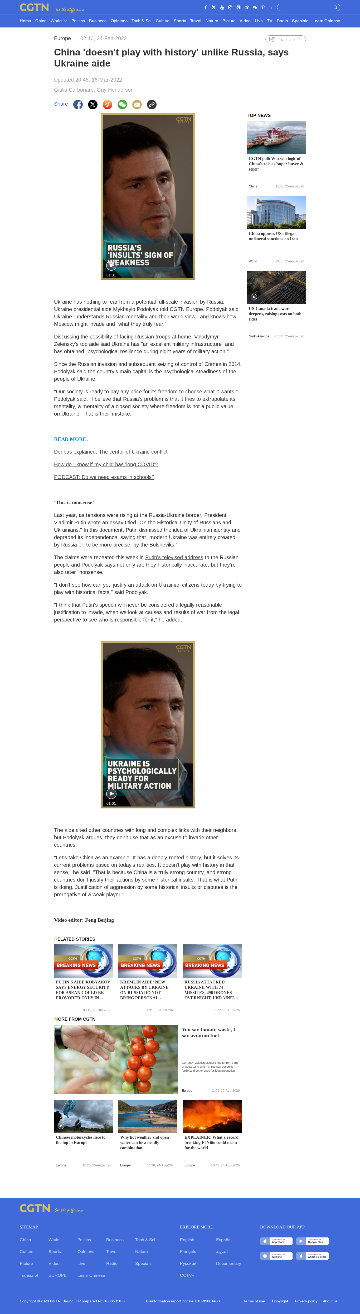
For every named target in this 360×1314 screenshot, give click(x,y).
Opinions (119, 21)
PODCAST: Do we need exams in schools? (104, 477)
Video (245, 21)
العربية (222, 1252)
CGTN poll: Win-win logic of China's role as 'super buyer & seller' (276, 163)
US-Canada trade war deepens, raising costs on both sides (275, 313)
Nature (212, 21)
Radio (282, 21)
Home (25, 21)
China (41, 21)
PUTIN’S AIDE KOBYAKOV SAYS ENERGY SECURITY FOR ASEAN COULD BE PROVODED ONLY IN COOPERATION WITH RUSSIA (83, 990)
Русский (188, 1264)
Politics (78, 21)
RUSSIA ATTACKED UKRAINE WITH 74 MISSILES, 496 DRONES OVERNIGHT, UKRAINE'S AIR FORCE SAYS (210, 990)
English (187, 1240)
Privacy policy (306, 1301)
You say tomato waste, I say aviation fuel (208, 1032)
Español (224, 1240)
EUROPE (57, 1276)
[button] (111, 266)
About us (330, 1301)
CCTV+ (187, 1276)
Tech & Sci (142, 21)
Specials (300, 21)
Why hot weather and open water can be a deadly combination (144, 1142)
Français (188, 1252)
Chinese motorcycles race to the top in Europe (80, 1140)
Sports (180, 21)
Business (97, 21)
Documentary (228, 1264)
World (57, 21)
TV (270, 21)
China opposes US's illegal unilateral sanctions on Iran (273, 236)
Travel (195, 21)
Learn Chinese (326, 21)
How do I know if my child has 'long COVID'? (106, 464)
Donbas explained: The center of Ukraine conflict (111, 452)
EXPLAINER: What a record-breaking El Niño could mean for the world (212, 1142)
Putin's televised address (174, 557)
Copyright (280, 1301)
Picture (229, 21)
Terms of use (255, 1301)
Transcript (29, 1276)
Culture (162, 21)
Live (259, 21)
